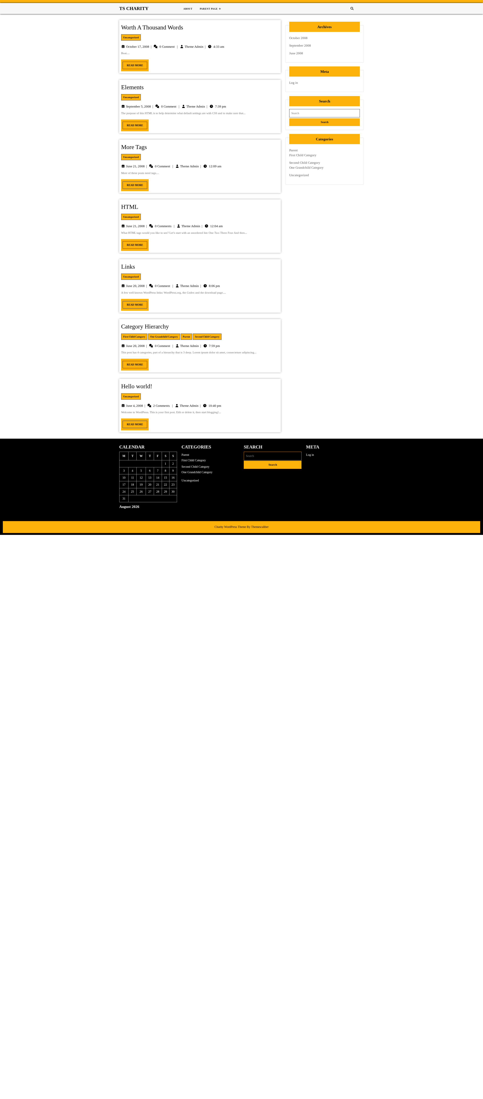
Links (128, 266)
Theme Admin (194, 46)
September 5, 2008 (138, 106)
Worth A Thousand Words (152, 27)
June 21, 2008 (135, 166)
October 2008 (298, 38)
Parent (186, 336)
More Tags (134, 147)
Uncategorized (131, 37)
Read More (133, 64)
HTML (129, 206)
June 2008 (296, 53)
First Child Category (134, 336)
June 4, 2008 (134, 406)
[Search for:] (324, 113)
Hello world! (136, 386)
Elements (132, 87)
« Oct (122, 513)
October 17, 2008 (137, 46)
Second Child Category (207, 336)
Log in (293, 83)
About (187, 9)
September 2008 (300, 45)
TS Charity (133, 8)
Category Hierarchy (145, 326)
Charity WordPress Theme (230, 526)
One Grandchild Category (164, 336)
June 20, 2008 (135, 286)
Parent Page (209, 9)
